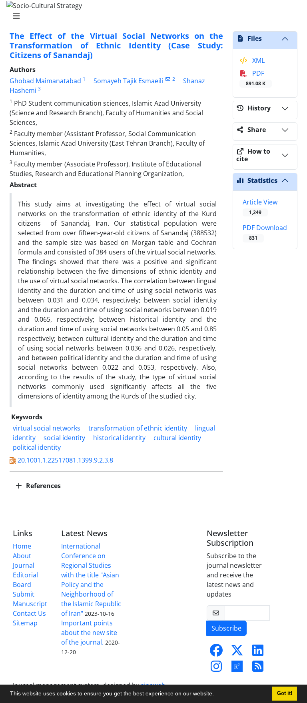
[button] (216, 694)
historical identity (119, 437)
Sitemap (25, 623)
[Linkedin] (257, 652)
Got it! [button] (284, 693)
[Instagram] (216, 668)
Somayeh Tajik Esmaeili (128, 80)
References (42, 485)
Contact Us (29, 613)
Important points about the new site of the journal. (89, 633)
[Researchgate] (237, 668)
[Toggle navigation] (151, 16)
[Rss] (257, 668)
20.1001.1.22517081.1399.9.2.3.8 (65, 460)
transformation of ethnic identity (137, 428)
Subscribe (226, 628)
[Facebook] (216, 652)
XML (258, 60)
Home (22, 546)
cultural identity (177, 437)
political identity (37, 447)
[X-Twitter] (237, 652)
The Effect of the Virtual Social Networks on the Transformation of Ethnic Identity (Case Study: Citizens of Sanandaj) (116, 45)
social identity (64, 437)
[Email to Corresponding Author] (168, 79)
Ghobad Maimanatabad (45, 80)
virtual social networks (46, 428)
